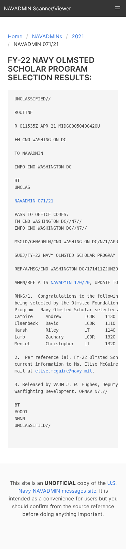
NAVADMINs (47, 36)
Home (15, 36)
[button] (117, 8)
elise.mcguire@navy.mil (63, 370)
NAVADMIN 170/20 (70, 282)
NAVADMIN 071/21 (34, 200)
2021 (78, 36)
